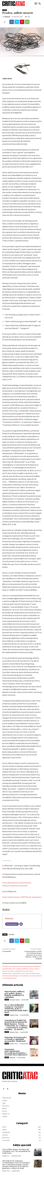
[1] (29, 431)
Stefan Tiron (13, 1044)
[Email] (21, 924)
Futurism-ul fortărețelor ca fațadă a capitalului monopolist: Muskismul (16, 1039)
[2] (37, 743)
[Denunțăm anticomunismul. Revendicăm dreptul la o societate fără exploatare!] (34, 1052)
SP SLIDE (11, 934)
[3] (29, 806)
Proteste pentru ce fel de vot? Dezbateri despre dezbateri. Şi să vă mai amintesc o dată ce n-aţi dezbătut (33, 955)
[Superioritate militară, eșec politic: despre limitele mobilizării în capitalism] (34, 994)
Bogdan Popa (14, 1015)
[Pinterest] (22, 22)
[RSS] (7, 1088)
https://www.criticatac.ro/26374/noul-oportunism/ (22, 897)
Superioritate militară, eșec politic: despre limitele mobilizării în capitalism (15, 994)
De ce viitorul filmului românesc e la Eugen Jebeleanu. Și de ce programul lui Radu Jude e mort (16, 1008)
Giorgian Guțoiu (15, 1000)
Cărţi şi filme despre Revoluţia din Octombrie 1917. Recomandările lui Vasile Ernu (16, 1151)
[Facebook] (11, 22)
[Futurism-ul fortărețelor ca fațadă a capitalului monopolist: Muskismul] (34, 1040)
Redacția (7, 17)
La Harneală (6, 951)
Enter (4, 10)
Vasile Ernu (5, 1156)
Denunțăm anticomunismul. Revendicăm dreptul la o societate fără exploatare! (16, 1052)
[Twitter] (17, 22)
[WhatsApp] (27, 22)
